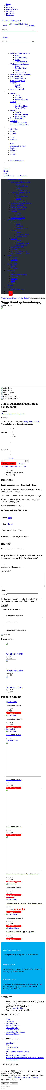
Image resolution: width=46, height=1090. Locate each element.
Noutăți (8, 4)
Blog (7, 6)
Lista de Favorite (12, 9)
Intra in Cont (10, 13)
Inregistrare (10, 15)
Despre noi (9, 7)
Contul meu (10, 11)
